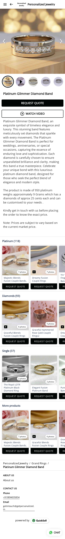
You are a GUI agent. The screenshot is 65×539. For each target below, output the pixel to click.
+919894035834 (11, 497)
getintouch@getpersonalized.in (18, 508)
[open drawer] (5, 4)
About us (8, 480)
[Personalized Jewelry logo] (21, 4)
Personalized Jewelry (41, 4)
